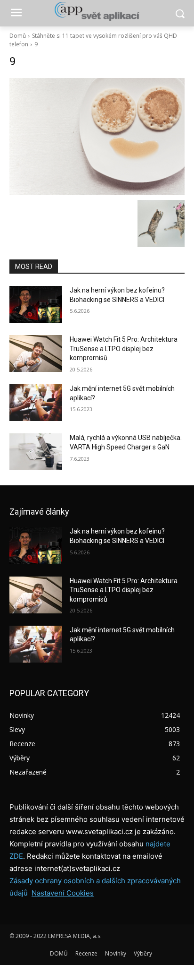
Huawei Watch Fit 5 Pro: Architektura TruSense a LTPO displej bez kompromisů (124, 349)
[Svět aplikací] (96, 11)
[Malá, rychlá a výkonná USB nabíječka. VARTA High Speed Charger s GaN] (35, 451)
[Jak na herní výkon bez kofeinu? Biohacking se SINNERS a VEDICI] (35, 304)
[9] (97, 136)
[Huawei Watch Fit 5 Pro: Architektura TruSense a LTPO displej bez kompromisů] (35, 353)
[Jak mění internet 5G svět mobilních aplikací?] (35, 402)
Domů (17, 36)
